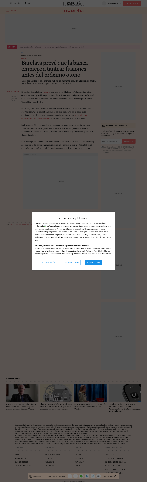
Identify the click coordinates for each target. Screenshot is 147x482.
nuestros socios (68, 223)
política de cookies (92, 237)
